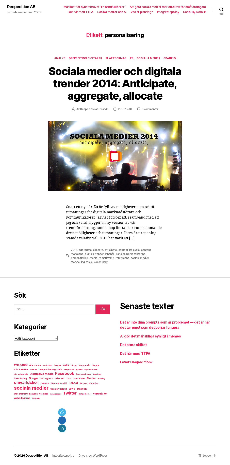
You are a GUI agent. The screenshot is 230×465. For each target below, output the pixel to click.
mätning (101, 379)
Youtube (36, 398)
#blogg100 (21, 365)
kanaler (120, 254)
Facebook (64, 373)
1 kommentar (150, 109)
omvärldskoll (26, 382)
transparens (55, 394)
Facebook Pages (83, 374)
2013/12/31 (125, 109)
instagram (46, 378)
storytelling (78, 262)
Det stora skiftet (133, 345)
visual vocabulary (96, 262)
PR (132, 58)
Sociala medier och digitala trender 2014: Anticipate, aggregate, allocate (115, 83)
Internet (59, 378)
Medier (91, 378)
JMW (69, 378)
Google (33, 378)
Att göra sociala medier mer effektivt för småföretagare (168, 7)
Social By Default (194, 12)
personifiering (79, 258)
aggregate (85, 250)
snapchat (93, 383)
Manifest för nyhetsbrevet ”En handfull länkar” (94, 7)
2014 (74, 250)
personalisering (135, 254)
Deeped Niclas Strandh (94, 109)
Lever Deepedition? (136, 362)
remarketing (106, 258)
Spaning (169, 58)
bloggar (95, 365)
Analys (59, 58)
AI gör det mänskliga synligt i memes (150, 336)
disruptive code (21, 374)
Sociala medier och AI (111, 12)
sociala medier (140, 258)
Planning (55, 383)
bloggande (84, 365)
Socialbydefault (58, 389)
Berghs (57, 365)
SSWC (72, 389)
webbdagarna (22, 398)
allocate (98, 250)
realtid (93, 258)
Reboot (73, 383)
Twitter (70, 393)
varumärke (100, 393)
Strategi (43, 393)
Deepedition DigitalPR (85, 58)
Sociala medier (148, 58)
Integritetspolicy (168, 12)
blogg (74, 365)
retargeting (122, 258)
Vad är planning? (142, 12)
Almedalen (35, 365)
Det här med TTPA (80, 12)
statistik (82, 388)
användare (47, 365)
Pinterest (44, 383)
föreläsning (20, 378)
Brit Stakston (21, 369)
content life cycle (129, 250)
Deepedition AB (21, 7)
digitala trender (94, 254)
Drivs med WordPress (93, 455)
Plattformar (116, 58)
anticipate (111, 250)
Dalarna (33, 369)
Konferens (79, 378)
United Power (84, 394)
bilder (65, 365)
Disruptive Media (42, 373)
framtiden (97, 374)
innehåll (109, 254)
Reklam (83, 383)
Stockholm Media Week (26, 394)
